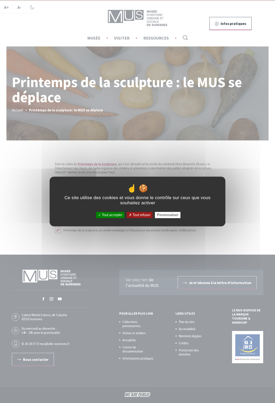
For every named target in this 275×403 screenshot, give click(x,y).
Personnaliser (167, 215)
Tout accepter (111, 215)
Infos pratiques (233, 23)
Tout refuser (141, 215)
